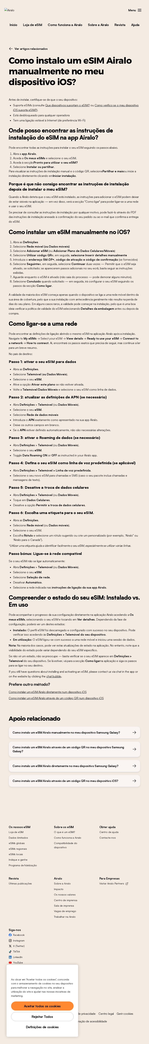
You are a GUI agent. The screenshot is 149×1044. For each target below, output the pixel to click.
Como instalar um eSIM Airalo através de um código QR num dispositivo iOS (56, 698)
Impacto (58, 889)
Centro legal (106, 1013)
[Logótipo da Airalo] (15, 10)
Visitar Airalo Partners (111, 883)
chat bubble (53, 676)
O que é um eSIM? (64, 832)
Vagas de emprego (65, 911)
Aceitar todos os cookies (42, 1006)
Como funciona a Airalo (65, 25)
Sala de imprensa (64, 905)
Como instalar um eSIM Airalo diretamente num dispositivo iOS (47, 692)
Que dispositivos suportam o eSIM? (67, 105)
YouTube (18, 962)
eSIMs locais (16, 854)
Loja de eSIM (32, 25)
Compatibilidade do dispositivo (65, 845)
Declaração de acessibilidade (89, 1021)
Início (13, 25)
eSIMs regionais (18, 848)
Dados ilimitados (18, 837)
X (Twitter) (18, 945)
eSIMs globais (17, 843)
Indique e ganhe (18, 859)
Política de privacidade (82, 1013)
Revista (119, 25)
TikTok (16, 951)
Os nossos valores (65, 894)
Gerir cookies (125, 1013)
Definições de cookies (42, 1027)
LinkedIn (18, 957)
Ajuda (135, 25)
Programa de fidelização (23, 865)
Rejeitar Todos (42, 1017)
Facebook (19, 934)
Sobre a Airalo (98, 25)
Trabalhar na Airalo (64, 916)
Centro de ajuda (108, 832)
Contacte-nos (107, 837)
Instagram (19, 940)
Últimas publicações (20, 883)
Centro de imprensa (65, 900)
